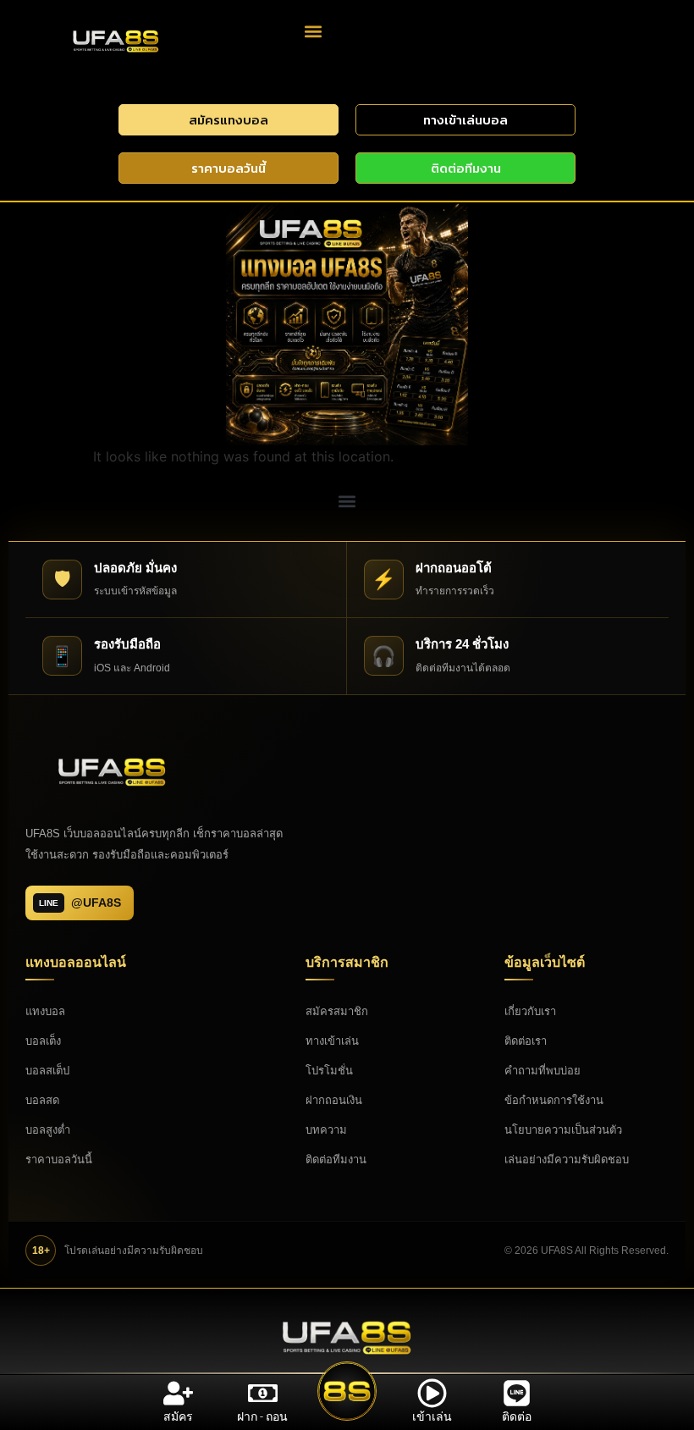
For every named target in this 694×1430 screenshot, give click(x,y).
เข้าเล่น (432, 1416)
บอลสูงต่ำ (47, 1130)
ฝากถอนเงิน (334, 1100)
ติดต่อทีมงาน (336, 1159)
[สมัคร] (178, 1393)
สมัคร (178, 1416)
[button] (313, 31)
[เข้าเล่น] (432, 1393)
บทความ (326, 1130)
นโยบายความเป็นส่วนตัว (563, 1130)
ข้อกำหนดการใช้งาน (553, 1100)
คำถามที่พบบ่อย (542, 1070)
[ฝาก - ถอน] (263, 1393)
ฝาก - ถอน (262, 1416)
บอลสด (42, 1100)
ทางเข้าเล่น (332, 1041)
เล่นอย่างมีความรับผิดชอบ (566, 1159)
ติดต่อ (517, 1416)
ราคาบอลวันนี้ (58, 1159)
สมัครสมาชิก (337, 1011)
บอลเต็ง (43, 1041)
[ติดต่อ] (517, 1393)
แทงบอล (45, 1011)
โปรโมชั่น (329, 1070)
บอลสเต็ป (47, 1070)
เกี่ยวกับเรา (530, 1011)
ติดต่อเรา (525, 1041)
